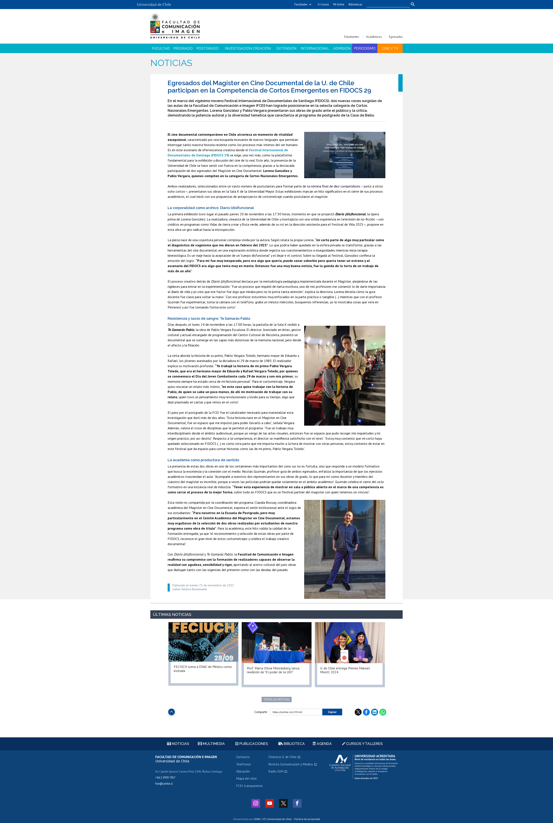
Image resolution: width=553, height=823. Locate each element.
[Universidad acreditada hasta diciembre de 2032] (363, 767)
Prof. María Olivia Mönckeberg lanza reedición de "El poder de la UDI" (273, 670)
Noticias (171, 63)
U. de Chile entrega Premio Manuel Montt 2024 (345, 670)
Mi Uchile (338, 4)
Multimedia (213, 743)
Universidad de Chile (279, 819)
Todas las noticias (276, 699)
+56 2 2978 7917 (165, 777)
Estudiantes (351, 37)
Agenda (324, 743)
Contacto (243, 757)
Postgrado (207, 48)
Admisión (342, 48)
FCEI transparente (249, 786)
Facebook (366, 712)
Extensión (286, 48)
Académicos (374, 37)
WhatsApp (382, 712)
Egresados (396, 37)
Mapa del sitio (246, 778)
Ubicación (243, 771)
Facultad (161, 48)
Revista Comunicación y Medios (290, 764)
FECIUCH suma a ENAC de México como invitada (203, 668)
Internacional (315, 48)
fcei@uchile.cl (164, 783)
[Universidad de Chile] (154, 3)
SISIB (257, 819)
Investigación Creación (248, 48)
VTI (264, 819)
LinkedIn (374, 712)
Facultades (301, 4)
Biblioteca (294, 743)
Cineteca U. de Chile (282, 757)
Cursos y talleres (364, 743)
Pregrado (183, 48)
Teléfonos (243, 764)
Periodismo (365, 48)
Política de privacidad (307, 819)
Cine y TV (390, 48)
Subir (171, 711)
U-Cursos (323, 4)
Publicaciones (253, 743)
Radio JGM (275, 771)
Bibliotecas (355, 4)
